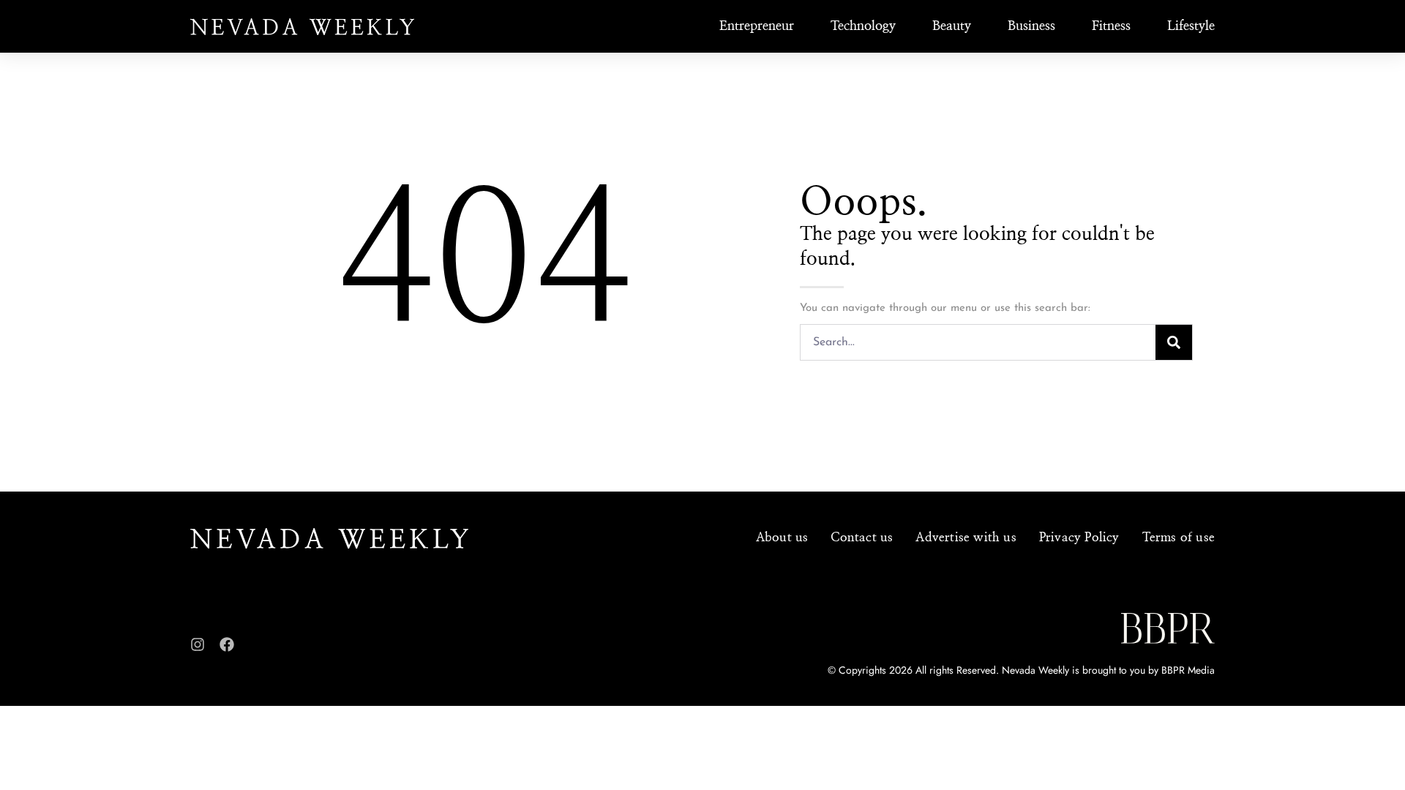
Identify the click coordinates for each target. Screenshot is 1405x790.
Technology (863, 26)
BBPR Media (1188, 670)
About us (782, 537)
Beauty (951, 26)
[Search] (1173, 342)
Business (1031, 26)
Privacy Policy (1079, 537)
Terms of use (1178, 537)
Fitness (1111, 26)
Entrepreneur (756, 26)
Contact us (862, 537)
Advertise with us (965, 537)
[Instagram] (197, 644)
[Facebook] (227, 644)
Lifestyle (1191, 26)
